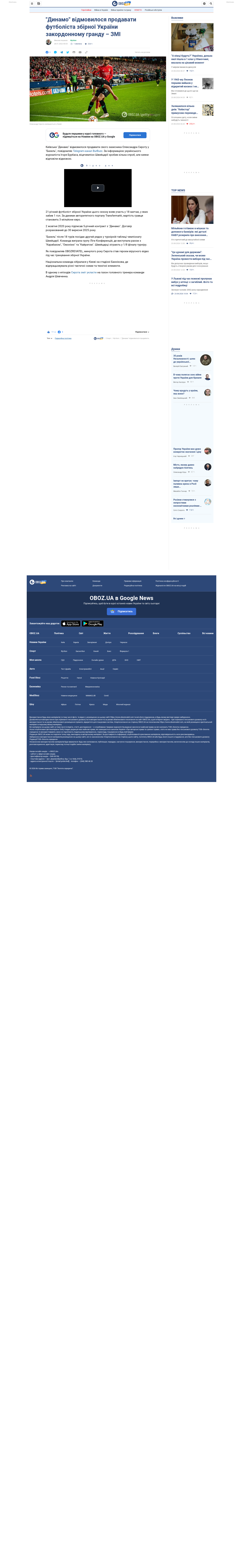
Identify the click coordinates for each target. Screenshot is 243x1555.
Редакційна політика (63, 338)
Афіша (63, 704)
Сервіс (115, 669)
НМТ (139, 660)
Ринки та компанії (69, 687)
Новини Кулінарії (97, 678)
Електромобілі (85, 669)
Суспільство (184, 633)
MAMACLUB (90, 696)
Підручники (78, 660)
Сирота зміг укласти (84, 272)
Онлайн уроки (98, 660)
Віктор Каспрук (179, 382)
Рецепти (64, 678)
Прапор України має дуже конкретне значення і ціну (187, 450)
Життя (107, 633)
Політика (59, 633)
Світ (81, 633)
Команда (96, 581)
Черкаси (123, 642)
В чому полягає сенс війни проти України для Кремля (187, 376)
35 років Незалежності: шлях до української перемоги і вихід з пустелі (184, 358)
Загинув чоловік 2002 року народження (189, 290)
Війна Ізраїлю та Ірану (121, 10)
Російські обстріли (153, 10)
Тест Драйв (66, 669)
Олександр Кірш (179, 472)
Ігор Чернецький (179, 456)
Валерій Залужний (180, 366)
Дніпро (108, 642)
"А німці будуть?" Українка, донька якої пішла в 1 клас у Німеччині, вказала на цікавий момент (191, 59)
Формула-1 (124, 651)
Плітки (78, 704)
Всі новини (207, 633)
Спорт (108, 338)
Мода (105, 704)
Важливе (177, 17)
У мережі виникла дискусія (183, 67)
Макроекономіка (92, 687)
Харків (76, 642)
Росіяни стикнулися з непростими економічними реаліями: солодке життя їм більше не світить (186, 502)
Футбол (73, 40)
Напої (79, 678)
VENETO (138, 10)
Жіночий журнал (123, 704)
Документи (97, 585)
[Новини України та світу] (98, 339)
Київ (63, 642)
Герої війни (86, 10)
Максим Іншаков (61, 40)
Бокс (109, 651)
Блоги (156, 633)
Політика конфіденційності (167, 581)
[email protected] (62, 761)
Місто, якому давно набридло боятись (183, 466)
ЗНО (126, 660)
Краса (91, 704)
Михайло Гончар (180, 491)
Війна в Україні (101, 10)
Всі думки (178, 518)
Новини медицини (69, 696)
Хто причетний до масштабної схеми (188, 240)
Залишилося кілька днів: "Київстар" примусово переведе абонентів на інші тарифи (183, 110)
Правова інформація (132, 581)
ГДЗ (62, 660)
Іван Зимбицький (180, 398)
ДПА (114, 660)
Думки (175, 349)
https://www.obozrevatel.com (122, 717)
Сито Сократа (178, 510)
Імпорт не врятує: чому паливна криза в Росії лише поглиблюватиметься (185, 483)
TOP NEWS (178, 190)
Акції (102, 669)
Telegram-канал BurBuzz (87, 151)
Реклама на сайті (68, 585)
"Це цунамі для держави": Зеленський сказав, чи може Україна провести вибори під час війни (190, 256)
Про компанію (67, 581)
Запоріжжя (92, 642)
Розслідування (136, 633)
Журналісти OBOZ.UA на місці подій (171, 585)
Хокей (96, 651)
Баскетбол (80, 651)
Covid (106, 696)
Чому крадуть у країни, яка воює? (185, 392)
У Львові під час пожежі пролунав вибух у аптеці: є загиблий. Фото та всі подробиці (192, 282)
